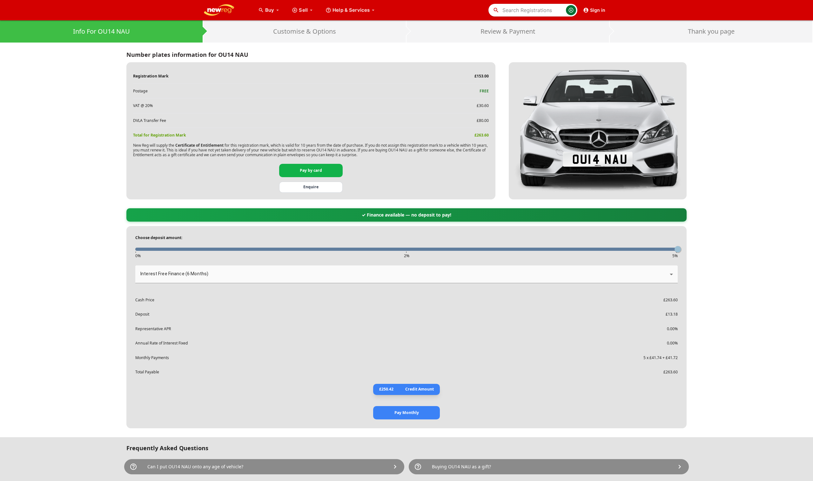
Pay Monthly (406, 412)
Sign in (597, 10)
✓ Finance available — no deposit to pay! (406, 215)
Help (351, 10)
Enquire (311, 187)
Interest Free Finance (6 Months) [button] (174, 273)
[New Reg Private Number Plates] (224, 10)
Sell (303, 10)
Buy (272, 10)
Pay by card (311, 170)
